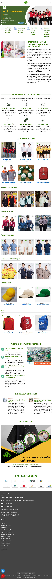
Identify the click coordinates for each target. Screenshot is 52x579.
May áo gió (3, 523)
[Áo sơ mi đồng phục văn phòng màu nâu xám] (43, 223)
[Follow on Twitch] (18, 515)
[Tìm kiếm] (50, 3)
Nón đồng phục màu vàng (9, 304)
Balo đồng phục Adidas (43, 332)
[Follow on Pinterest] (7, 515)
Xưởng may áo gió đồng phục (7, 534)
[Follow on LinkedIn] (11, 515)
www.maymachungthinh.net (11, 512)
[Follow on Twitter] (4, 515)
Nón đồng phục (36, 575)
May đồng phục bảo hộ (6, 540)
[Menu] (1, 2)
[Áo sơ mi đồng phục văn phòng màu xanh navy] (26, 223)
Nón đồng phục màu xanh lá (43, 304)
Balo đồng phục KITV (9, 332)
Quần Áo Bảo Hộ (29, 575)
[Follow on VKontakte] (16, 515)
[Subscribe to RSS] (9, 515)
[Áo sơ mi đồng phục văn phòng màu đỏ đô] (9, 223)
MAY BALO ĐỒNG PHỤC (43, 182)
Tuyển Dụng (46, 575)
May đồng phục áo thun (6, 536)
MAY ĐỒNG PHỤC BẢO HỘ (8, 182)
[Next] (49, 15)
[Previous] (3, 15)
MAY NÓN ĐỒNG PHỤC (26, 182)
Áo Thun (23, 575)
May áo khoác (4, 527)
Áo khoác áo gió (12, 575)
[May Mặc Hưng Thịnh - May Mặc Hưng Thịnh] (26, 3)
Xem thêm (26, 469)
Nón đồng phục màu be (26, 304)
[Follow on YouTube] (13, 515)
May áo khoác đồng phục (6, 529)
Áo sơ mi (18, 575)
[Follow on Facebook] (2, 515)
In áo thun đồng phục (5, 538)
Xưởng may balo (4, 545)
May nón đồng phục (5, 543)
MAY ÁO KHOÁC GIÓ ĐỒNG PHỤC (8, 160)
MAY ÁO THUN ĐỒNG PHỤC (43, 160)
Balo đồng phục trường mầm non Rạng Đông (26, 333)
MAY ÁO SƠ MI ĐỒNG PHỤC (26, 160)
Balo (42, 575)
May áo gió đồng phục (6, 525)
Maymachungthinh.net (30, 577)
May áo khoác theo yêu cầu (7, 532)
